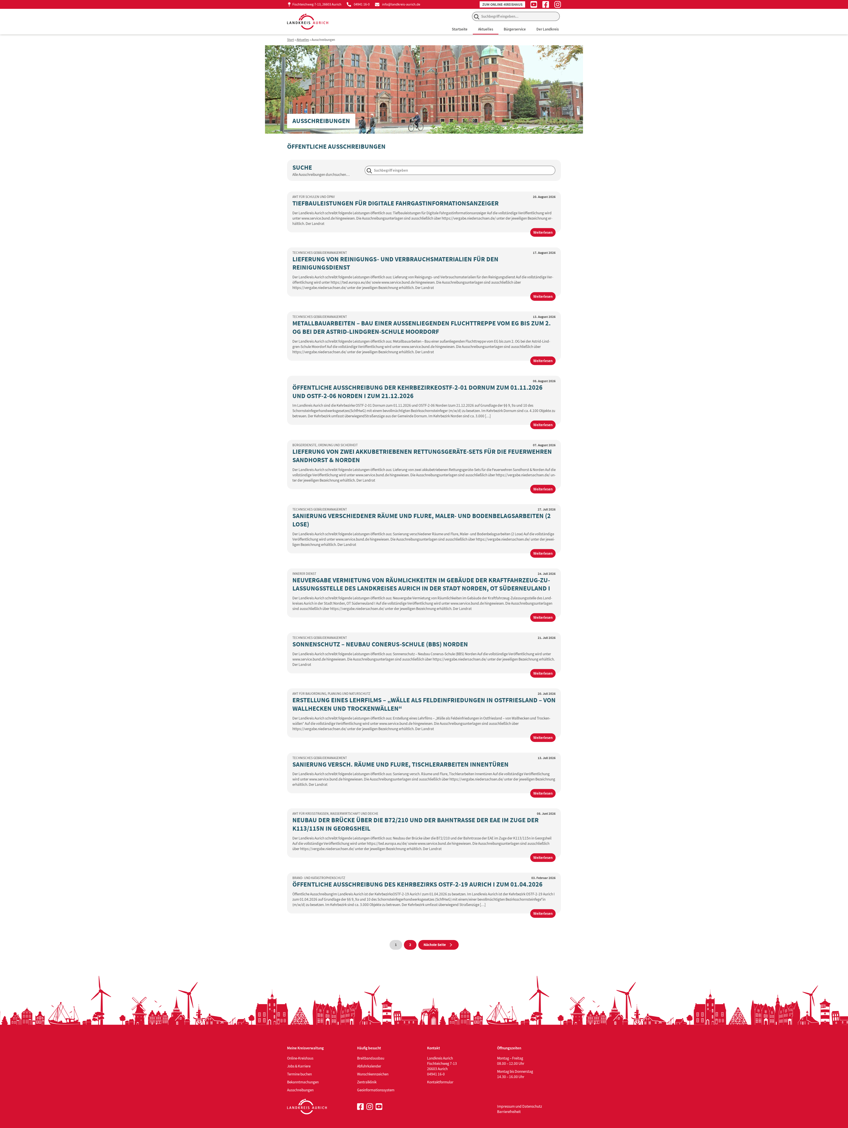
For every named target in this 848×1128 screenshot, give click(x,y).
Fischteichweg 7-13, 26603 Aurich (316, 4)
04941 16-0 (362, 4)
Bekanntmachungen (303, 1082)
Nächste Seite (435, 944)
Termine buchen (299, 1074)
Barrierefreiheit (509, 1111)
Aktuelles (485, 29)
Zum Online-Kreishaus (502, 4)
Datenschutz (532, 1106)
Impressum (506, 1106)
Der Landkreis (547, 29)
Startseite (460, 29)
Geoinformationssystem (375, 1090)
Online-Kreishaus (300, 1058)
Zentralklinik (367, 1082)
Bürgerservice (515, 29)
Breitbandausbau (370, 1058)
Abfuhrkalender (369, 1066)
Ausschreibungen (300, 1090)
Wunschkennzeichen (372, 1074)
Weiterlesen (544, 233)
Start (290, 40)
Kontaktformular (440, 1082)
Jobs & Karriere (298, 1066)
